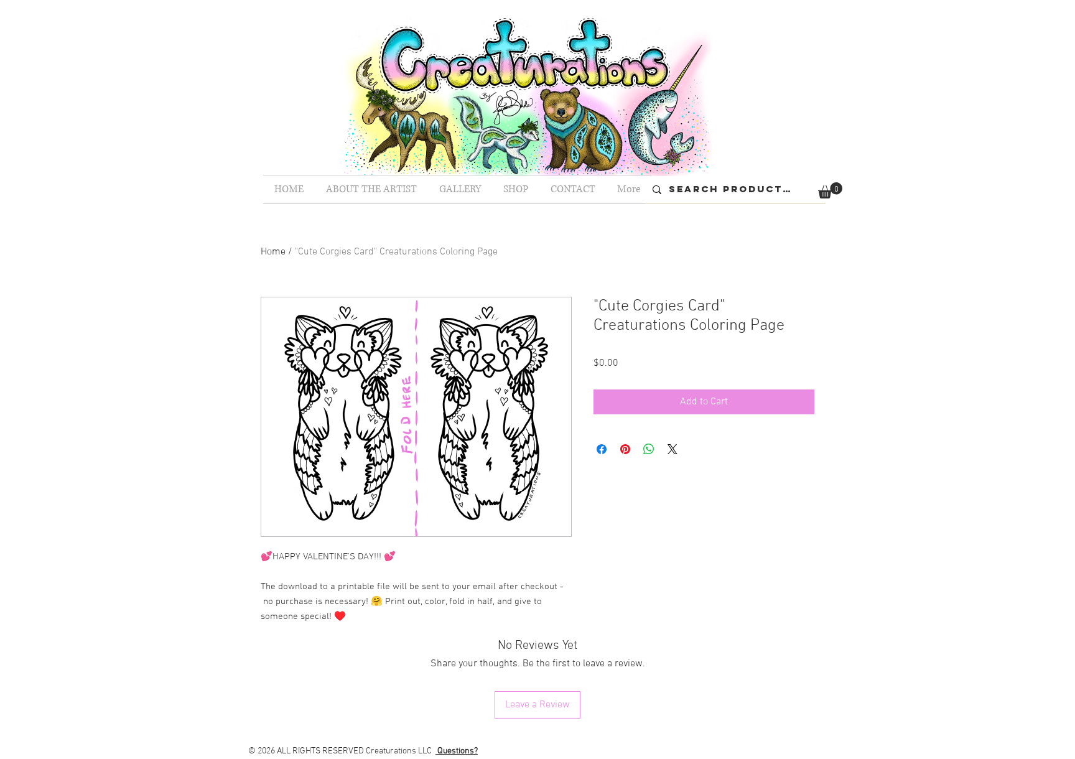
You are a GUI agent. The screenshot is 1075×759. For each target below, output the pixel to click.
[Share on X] (672, 449)
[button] (830, 190)
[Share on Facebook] (601, 449)
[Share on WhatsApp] (648, 449)
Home (273, 252)
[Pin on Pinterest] (625, 449)
